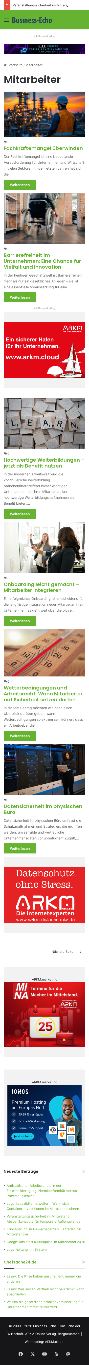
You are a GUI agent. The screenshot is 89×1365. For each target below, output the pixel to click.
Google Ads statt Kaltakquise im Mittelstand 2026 (46, 1242)
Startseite (15, 65)
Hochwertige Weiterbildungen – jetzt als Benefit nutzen (44, 462)
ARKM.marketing (44, 36)
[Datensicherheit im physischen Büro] (44, 769)
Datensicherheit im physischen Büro (43, 809)
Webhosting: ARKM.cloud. (45, 1342)
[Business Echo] (32, 20)
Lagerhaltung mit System (27, 1249)
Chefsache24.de (20, 1262)
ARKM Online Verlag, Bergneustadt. (52, 1334)
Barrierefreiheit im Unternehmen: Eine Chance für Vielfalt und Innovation (42, 261)
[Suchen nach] (82, 21)
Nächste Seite (62, 952)
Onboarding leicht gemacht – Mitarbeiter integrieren (42, 587)
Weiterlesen (20, 185)
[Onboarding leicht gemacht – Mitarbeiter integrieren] (44, 547)
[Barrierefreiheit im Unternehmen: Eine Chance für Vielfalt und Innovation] (44, 218)
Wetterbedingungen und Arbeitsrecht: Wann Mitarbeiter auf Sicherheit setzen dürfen (43, 693)
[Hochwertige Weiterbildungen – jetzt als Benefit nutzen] (44, 423)
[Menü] (6, 21)
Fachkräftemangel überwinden (43, 148)
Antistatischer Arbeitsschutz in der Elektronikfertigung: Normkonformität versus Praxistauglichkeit (42, 1191)
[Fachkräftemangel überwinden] (44, 114)
